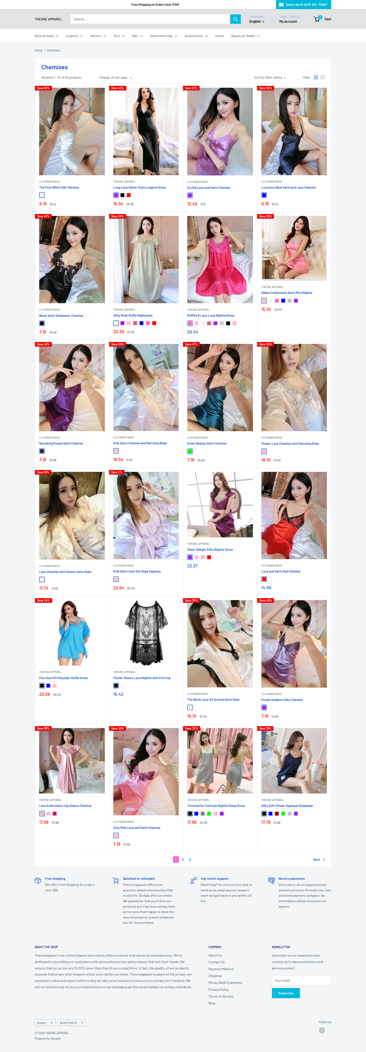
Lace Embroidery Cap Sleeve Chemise (65, 805)
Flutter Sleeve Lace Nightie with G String (141, 678)
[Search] (235, 19)
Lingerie (72, 36)
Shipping (215, 976)
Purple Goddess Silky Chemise (282, 700)
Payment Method (220, 969)
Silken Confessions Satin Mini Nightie (286, 293)
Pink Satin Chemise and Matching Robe (140, 443)
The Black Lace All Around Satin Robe (213, 699)
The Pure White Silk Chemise (59, 187)
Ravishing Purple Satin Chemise (61, 443)
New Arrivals (44, 36)
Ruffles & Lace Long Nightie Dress (210, 315)
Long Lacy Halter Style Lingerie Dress (139, 187)
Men (135, 36)
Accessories (194, 36)
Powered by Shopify (48, 1038)
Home (219, 36)
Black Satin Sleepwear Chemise (61, 315)
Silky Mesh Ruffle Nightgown (132, 315)
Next (316, 859)
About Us (215, 955)
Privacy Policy (218, 989)
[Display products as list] (323, 77)
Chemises (53, 50)
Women (95, 36)
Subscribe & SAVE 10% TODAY (306, 4)
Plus (117, 36)
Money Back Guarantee (225, 982)
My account (288, 21)
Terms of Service (220, 996)
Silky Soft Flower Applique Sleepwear (287, 805)
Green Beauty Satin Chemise (206, 443)
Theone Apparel (124, 309)
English (41, 1022)
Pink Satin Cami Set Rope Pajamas (137, 571)
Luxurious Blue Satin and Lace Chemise (288, 187)
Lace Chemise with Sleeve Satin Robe (65, 572)
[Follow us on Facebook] (322, 1030)
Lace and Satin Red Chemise (281, 571)
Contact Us (216, 962)
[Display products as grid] (316, 77)
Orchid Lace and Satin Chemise (208, 187)
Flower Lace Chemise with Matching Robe (290, 443)
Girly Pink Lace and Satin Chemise (136, 828)
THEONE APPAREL (124, 181)
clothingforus (49, 181)
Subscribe (286, 993)
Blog (211, 1003)
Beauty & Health (243, 36)
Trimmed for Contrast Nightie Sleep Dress (216, 805)
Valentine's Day (161, 36)
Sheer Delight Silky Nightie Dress (210, 549)
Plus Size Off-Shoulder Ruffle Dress (63, 678)
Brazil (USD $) (68, 1022)
